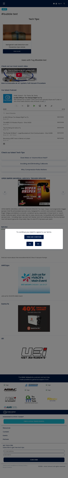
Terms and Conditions (34, 237)
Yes (30, 244)
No (38, 244)
